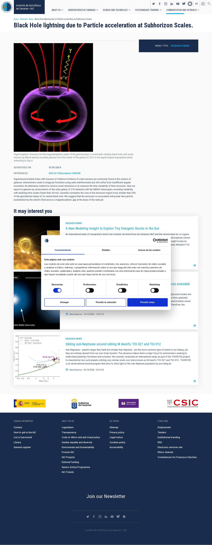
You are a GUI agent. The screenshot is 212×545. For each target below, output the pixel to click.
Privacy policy (117, 432)
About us (56, 10)
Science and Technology (115, 10)
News (31, 19)
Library (17, 442)
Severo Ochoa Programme (76, 467)
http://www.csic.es (182, 403)
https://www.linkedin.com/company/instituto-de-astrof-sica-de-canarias (172, 4)
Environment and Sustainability (78, 447)
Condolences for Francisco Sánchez (177, 457)
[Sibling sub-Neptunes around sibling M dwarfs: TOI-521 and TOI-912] (194, 381)
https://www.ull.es (129, 403)
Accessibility (116, 447)
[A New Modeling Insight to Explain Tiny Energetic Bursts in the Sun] (194, 265)
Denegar (64, 302)
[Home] (7, 7)
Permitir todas (147, 302)
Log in (203, 4)
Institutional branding (169, 437)
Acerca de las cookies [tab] (149, 250)
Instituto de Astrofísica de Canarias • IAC (28, 7)
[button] (53, 97)
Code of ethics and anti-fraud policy (81, 437)
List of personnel (23, 437)
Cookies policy (117, 442)
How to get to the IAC (25, 432)
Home (16, 19)
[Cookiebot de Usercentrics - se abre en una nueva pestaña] (155, 240)
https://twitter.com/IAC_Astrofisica (154, 4)
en (196, 4)
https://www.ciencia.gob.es (30, 403)
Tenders (162, 432)
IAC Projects (68, 457)
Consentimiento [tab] (63, 250)
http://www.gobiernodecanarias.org (81, 403)
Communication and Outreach (181, 10)
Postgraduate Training (147, 10)
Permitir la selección (106, 302)
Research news (180, 45)
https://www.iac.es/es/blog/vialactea (190, 4)
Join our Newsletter (106, 496)
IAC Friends (68, 472)
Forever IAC (68, 452)
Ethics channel (165, 452)
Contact (18, 427)
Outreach (23, 19)
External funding (70, 462)
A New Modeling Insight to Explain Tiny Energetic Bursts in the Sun (112, 228)
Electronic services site (170, 447)
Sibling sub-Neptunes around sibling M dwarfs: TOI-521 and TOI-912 (113, 344)
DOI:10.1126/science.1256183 (64, 173)
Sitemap (114, 427)
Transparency (69, 432)
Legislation (68, 427)
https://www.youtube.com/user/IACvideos (178, 4)
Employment (164, 427)
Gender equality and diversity (77, 442)
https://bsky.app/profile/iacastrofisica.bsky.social (184, 4)
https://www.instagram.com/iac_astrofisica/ (166, 4)
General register (22, 447)
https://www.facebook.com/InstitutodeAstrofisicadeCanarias (160, 4)
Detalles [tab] (106, 250)
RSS (160, 442)
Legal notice (116, 437)
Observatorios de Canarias (81, 10)
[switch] (90, 290)
